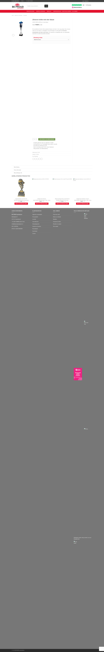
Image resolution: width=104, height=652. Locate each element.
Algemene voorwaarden (37, 214)
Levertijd (34, 219)
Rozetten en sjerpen (66, 11)
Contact (34, 233)
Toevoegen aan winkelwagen (46, 139)
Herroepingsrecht (35, 224)
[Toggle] (13, 167)
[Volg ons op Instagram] (14, 1)
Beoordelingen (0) (18, 172)
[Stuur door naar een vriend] (37, 159)
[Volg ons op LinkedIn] (18, 1)
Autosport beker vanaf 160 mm (21, 198)
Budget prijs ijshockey (42, 198)
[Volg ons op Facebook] (12, 1)
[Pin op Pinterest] (39, 159)
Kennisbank (34, 231)
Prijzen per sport (30, 11)
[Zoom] (13, 35)
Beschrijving (16, 167)
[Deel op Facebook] (33, 159)
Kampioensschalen (57, 11)
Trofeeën (25, 15)
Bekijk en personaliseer (21, 203)
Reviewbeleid (35, 228)
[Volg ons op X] (16, 1)
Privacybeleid (35, 216)
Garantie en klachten (36, 226)
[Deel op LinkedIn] (41, 159)
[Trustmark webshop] (78, 374)
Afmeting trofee (37, 37)
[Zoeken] (46, 6)
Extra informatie (17, 170)
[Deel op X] (35, 159)
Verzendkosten (35, 221)
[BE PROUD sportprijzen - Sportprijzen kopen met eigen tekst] (18, 6)
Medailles (49, 11)
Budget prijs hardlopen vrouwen (83, 198)
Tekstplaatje (36, 156)
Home (13, 15)
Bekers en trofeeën (40, 11)
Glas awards (74, 11)
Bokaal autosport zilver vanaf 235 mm (62, 198)
